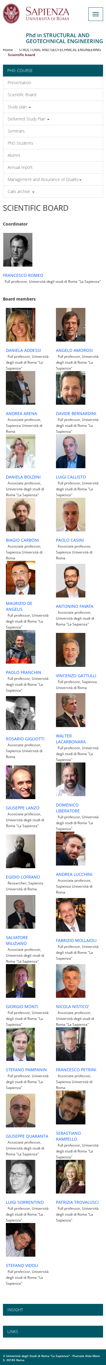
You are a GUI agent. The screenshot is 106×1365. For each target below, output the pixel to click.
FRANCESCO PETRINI (76, 1069)
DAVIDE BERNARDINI (76, 413)
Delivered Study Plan (27, 119)
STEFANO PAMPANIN (26, 1069)
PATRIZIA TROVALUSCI (77, 1202)
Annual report (20, 167)
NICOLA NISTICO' (72, 1006)
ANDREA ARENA (21, 413)
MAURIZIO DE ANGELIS (19, 606)
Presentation (19, 82)
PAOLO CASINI (70, 540)
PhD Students (20, 143)
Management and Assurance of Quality (43, 179)
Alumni (14, 155)
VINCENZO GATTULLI (76, 675)
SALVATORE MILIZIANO (17, 940)
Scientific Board (22, 94)
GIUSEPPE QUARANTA (27, 1136)
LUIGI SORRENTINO (25, 1202)
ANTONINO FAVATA (74, 606)
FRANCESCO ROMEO (23, 275)
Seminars (16, 131)
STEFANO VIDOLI (22, 1265)
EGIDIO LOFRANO (23, 877)
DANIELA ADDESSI (23, 350)
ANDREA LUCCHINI (74, 874)
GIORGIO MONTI (22, 1006)
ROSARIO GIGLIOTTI (25, 739)
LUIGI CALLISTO (71, 477)
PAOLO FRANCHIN (23, 672)
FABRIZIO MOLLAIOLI (76, 940)
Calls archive (20, 191)
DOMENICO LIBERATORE (68, 808)
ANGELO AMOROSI (74, 350)
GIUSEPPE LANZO (22, 808)
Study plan (18, 107)
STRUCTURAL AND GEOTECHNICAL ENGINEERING (60, 49)
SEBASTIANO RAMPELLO (68, 1136)
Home (8, 49)
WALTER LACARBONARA (71, 738)
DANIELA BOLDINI (23, 477)
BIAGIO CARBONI (22, 540)
